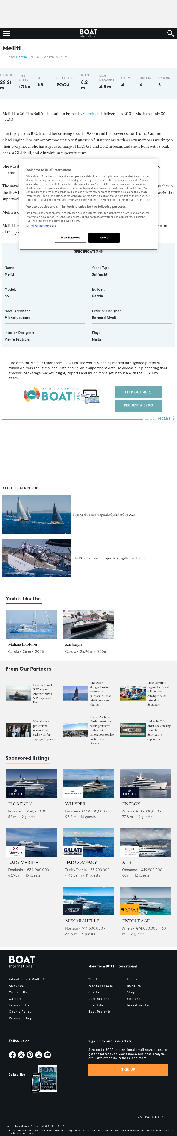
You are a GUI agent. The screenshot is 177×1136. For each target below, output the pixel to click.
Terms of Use (19, 1005)
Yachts (93, 979)
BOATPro (134, 986)
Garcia (21, 57)
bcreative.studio (140, 1005)
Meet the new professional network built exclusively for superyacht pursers (44, 730)
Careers (15, 999)
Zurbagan (73, 644)
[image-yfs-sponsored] (15, 797)
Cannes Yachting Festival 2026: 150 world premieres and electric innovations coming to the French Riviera (102, 730)
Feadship (15, 870)
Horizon (71, 928)
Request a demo (138, 405)
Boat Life (95, 1005)
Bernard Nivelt (104, 317)
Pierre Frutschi (17, 339)
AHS (126, 862)
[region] (88, 204)
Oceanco (129, 870)
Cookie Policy (20, 1012)
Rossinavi (15, 811)
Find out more (138, 392)
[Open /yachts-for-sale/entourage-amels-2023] (145, 901)
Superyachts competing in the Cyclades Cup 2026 (104, 515)
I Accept (104, 237)
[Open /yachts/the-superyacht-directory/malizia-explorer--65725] (31, 624)
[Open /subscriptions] (40, 1079)
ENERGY (131, 804)
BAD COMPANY (81, 862)
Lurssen (71, 811)
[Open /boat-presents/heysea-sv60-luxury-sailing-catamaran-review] (75, 693)
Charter (94, 992)
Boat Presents (99, 1012)
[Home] (88, 33)
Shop (131, 992)
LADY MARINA (23, 862)
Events (132, 979)
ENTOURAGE (136, 921)
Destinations (98, 999)
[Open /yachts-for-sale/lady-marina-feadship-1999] (31, 842)
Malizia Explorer (23, 644)
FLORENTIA (20, 804)
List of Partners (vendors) (41, 225)
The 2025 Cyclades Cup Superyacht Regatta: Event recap (109, 558)
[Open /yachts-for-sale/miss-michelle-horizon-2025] (88, 901)
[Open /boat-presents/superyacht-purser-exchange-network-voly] (18, 730)
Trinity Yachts (76, 870)
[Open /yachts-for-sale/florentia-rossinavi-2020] (31, 783)
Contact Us (18, 992)
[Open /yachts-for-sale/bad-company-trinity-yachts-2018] (88, 842)
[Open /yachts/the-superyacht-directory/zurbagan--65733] (88, 624)
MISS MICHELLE (82, 921)
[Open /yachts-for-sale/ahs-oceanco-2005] (145, 842)
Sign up (128, 1069)
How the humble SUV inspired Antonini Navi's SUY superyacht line (43, 693)
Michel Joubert (17, 317)
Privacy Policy (20, 1018)
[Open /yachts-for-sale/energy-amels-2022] (145, 783)
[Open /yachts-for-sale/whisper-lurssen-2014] (88, 783)
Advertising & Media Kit (28, 979)
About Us (16, 986)
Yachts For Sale (100, 986)
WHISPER (75, 804)
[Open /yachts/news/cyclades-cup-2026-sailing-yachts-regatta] (36, 514)
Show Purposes (70, 237)
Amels (127, 811)
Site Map (134, 999)
